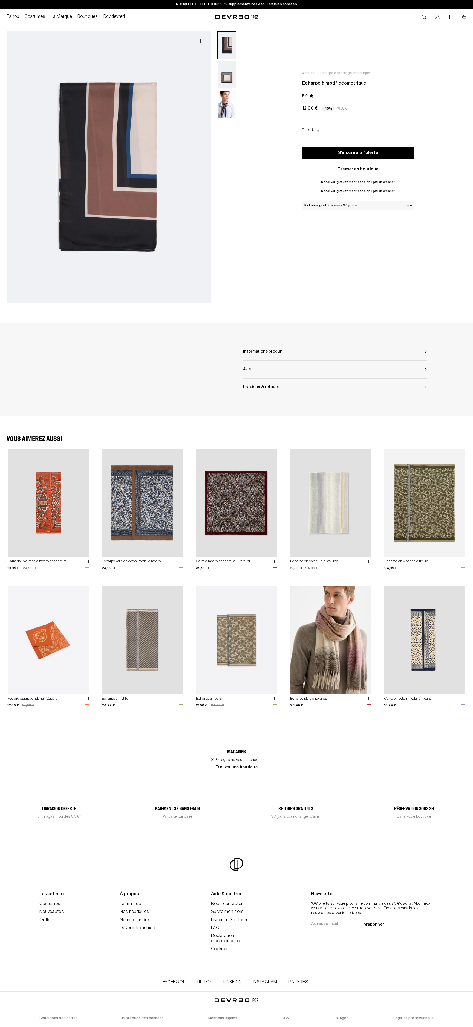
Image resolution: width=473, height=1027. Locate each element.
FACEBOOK (174, 982)
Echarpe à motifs (115, 698)
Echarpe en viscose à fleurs (406, 561)
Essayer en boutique (358, 169)
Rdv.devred (114, 16)
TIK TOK (204, 982)
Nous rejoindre (134, 920)
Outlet (45, 920)
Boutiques (87, 16)
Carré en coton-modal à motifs (407, 698)
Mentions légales (222, 1018)
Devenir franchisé (137, 928)
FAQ (215, 928)
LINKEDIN (232, 982)
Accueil (308, 73)
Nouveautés (51, 912)
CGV (285, 1018)
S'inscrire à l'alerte (358, 153)
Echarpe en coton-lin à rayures (314, 561)
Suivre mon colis (227, 912)
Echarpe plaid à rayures (308, 698)
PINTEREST (299, 982)
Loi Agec (341, 1018)
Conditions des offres (58, 1018)
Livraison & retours (230, 920)
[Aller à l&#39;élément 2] (226, 74)
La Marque (61, 16)
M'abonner (374, 924)
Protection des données (143, 1018)
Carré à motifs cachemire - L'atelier (223, 561)
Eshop (13, 16)
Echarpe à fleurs (209, 698)
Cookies (219, 949)
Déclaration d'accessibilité (225, 938)
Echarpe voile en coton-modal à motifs (131, 561)
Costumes (34, 16)
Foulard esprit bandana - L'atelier (33, 698)
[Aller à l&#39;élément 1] (226, 45)
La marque (130, 904)
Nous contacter (227, 904)
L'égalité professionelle (413, 1018)
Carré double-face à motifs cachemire (37, 561)
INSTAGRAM (265, 982)
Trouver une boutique (236, 767)
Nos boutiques (134, 912)
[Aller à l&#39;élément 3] (226, 104)
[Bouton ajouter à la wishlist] (201, 41)
